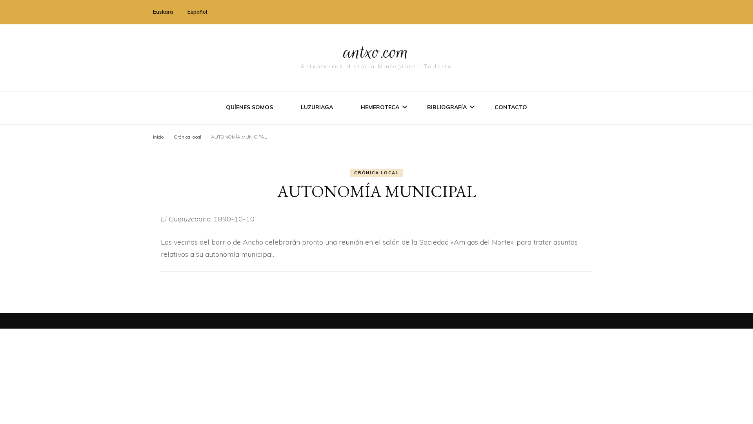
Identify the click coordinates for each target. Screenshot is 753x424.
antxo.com (376, 52)
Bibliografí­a (447, 107)
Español (197, 11)
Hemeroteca (380, 107)
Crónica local (376, 172)
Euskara (163, 11)
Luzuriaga (317, 107)
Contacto (511, 107)
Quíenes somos (249, 107)
